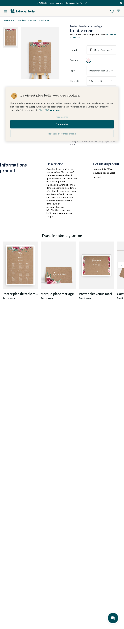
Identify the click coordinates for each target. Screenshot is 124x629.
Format (73, 49)
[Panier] (118, 11)
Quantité (74, 81)
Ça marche (62, 124)
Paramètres (62, 116)
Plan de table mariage (27, 20)
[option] (88, 60)
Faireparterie (8, 20)
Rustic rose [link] (44, 20)
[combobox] (101, 49)
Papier (73, 70)
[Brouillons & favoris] (112, 11)
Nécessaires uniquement (62, 133)
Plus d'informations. (50, 110)
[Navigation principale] (5, 11)
